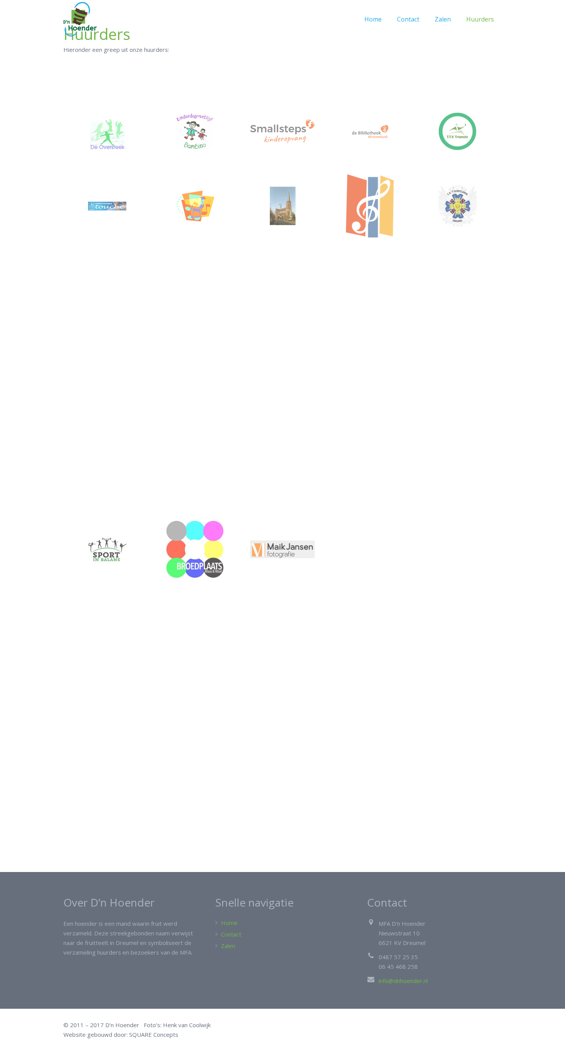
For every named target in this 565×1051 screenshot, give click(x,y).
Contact (231, 934)
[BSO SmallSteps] (282, 131)
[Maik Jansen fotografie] (282, 549)
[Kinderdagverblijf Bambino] (195, 131)
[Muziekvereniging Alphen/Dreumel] (370, 206)
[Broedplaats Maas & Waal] (195, 549)
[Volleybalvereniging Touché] (107, 206)
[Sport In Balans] (107, 549)
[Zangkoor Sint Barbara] (282, 206)
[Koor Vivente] (195, 206)
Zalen (228, 946)
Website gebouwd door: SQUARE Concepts (120, 1034)
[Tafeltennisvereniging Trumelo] (458, 131)
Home (229, 923)
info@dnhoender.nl (403, 981)
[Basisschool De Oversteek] (107, 131)
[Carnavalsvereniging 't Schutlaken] (458, 206)
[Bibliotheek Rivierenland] (370, 132)
